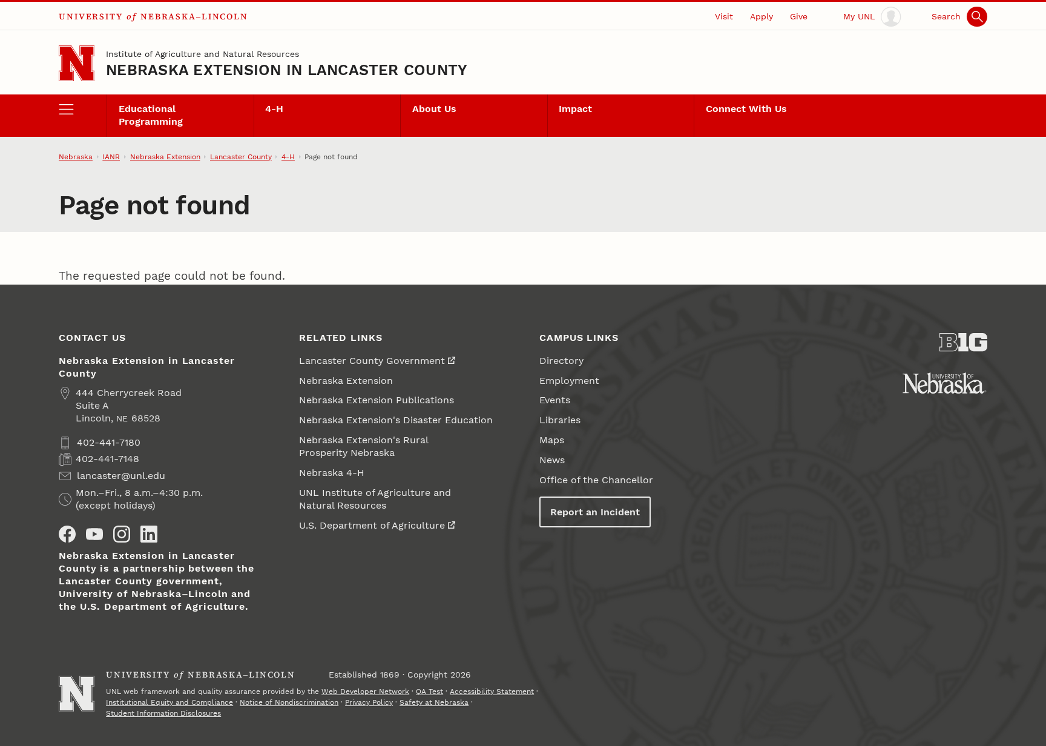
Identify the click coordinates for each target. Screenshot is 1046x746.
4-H (274, 108)
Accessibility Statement (492, 691)
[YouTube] (94, 534)
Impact (575, 108)
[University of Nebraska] (944, 383)
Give (799, 16)
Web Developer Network (365, 691)
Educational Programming (151, 115)
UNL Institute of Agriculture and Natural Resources (375, 499)
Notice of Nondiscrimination (289, 702)
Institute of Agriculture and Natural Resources (202, 54)
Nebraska (76, 157)
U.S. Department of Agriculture (372, 525)
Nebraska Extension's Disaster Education (396, 420)
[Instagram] (121, 534)
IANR (111, 157)
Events (554, 400)
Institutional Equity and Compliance (169, 702)
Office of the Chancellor (596, 480)
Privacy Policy (369, 702)
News (552, 460)
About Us (434, 108)
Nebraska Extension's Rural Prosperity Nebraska (364, 446)
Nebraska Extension (165, 157)
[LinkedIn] (148, 534)
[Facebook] (67, 534)
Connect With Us (746, 108)
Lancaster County (241, 157)
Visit (724, 16)
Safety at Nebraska (434, 702)
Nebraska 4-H (331, 472)
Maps (551, 440)
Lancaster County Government (372, 360)
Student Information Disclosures (163, 713)
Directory (561, 360)
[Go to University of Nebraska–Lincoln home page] (76, 63)
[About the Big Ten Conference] (963, 342)
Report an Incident (595, 512)
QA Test (429, 691)
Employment (569, 380)
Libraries (560, 420)
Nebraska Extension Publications (376, 400)
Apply (761, 16)
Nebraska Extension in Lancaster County (286, 70)
